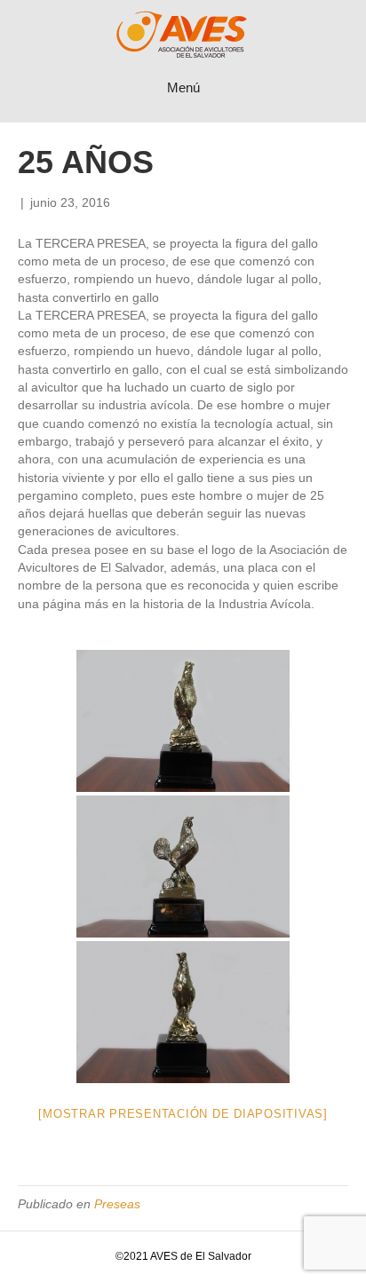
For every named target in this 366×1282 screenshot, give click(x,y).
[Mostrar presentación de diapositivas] (183, 1113)
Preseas (117, 1204)
